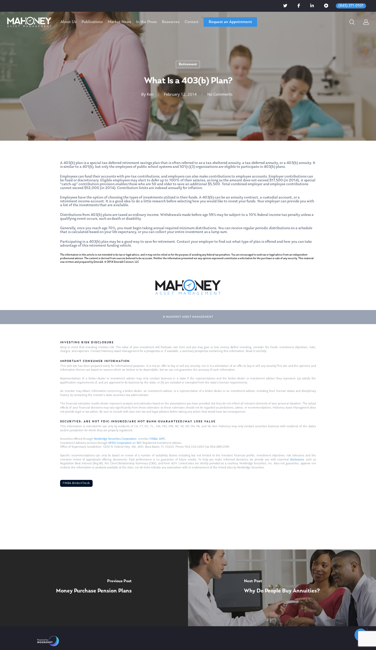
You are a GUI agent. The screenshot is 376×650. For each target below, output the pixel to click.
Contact (191, 22)
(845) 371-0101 (350, 6)
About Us (68, 22)
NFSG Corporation (120, 443)
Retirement (188, 64)
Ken (150, 94)
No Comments (220, 94)
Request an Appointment (230, 22)
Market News (119, 22)
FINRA (154, 438)
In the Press (146, 22)
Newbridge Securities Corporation (115, 438)
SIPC (162, 438)
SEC (139, 443)
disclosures (297, 459)
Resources (171, 22)
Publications (92, 22)
